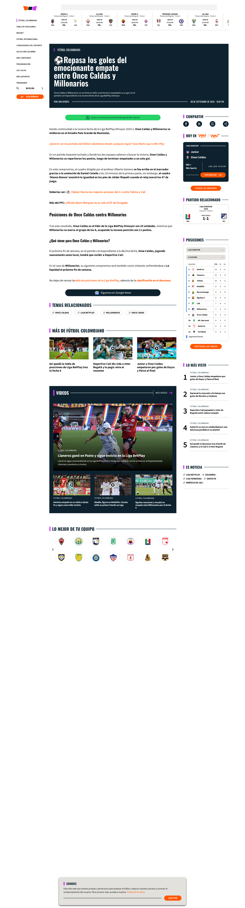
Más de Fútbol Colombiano (78, 330)
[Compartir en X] (199, 124)
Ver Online (211, 174)
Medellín (200, 286)
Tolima (200, 280)
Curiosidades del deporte (29, 45)
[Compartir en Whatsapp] (212, 124)
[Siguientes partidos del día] (225, 20)
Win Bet (20, 33)
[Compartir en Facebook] (186, 124)
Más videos (161, 392)
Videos (62, 393)
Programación (23, 64)
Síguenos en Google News (116, 293)
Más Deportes (23, 76)
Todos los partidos (206, 188)
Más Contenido (23, 58)
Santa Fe (201, 326)
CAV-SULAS (21, 70)
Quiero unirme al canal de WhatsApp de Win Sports (115, 117)
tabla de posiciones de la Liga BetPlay (96, 281)
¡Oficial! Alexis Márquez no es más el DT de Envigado (97, 203)
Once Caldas (202, 314)
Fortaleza (202, 331)
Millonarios (202, 309)
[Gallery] (112, 549)
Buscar (30, 88)
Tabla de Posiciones (26, 26)
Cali (198, 303)
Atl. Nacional (203, 320)
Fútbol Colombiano (27, 20)
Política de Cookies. (136, 892)
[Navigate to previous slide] (53, 549)
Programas (21, 83)
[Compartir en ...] (226, 124)
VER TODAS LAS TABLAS (205, 346)
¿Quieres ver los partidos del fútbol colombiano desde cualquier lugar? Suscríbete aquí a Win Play (106, 144)
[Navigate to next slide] (173, 549)
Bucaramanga (203, 292)
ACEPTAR (172, 898)
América (200, 269)
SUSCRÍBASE (32, 96)
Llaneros (200, 275)
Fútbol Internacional (27, 39)
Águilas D (201, 297)
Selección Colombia (26, 51)
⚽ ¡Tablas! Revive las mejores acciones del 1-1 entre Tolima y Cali (105, 192)
